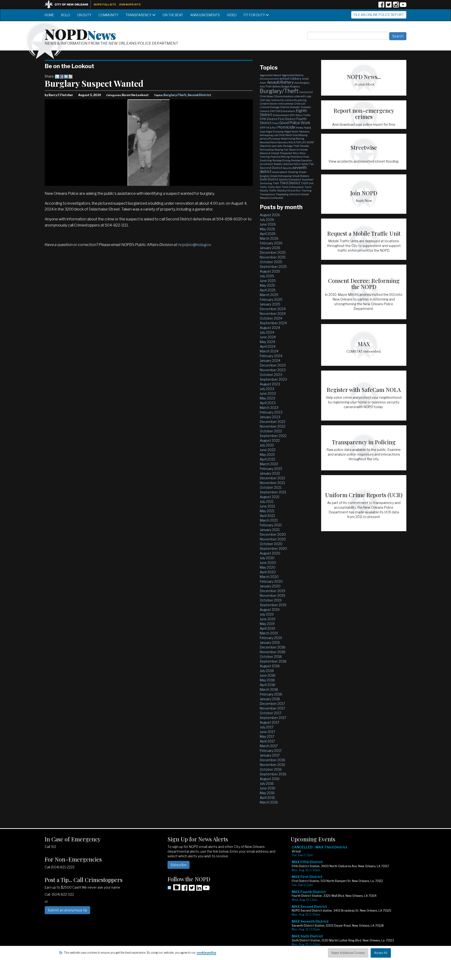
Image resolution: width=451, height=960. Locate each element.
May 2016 (267, 793)
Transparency (138, 15)
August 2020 (270, 553)
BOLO (65, 15)
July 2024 (267, 332)
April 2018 (267, 685)
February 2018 (271, 694)
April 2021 (267, 516)
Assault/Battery (280, 82)
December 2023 (273, 365)
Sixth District (269, 179)
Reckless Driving (281, 160)
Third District (290, 183)
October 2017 (270, 713)
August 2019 (270, 610)
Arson (263, 82)
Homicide (286, 127)
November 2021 (272, 483)
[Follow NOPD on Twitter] (388, 6)
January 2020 (270, 586)
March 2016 (269, 802)
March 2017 (269, 746)
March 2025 (269, 295)
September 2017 (273, 718)
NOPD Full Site (105, 4)
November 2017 (272, 708)
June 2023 (268, 393)
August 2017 (269, 722)
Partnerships (267, 149)
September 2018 (273, 661)
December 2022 (272, 422)
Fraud (275, 123)
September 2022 (273, 436)
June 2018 (268, 675)
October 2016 (271, 769)
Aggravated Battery (292, 75)
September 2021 (273, 492)
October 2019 (271, 600)
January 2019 (270, 642)
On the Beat (173, 15)
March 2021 (269, 520)
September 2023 (273, 379)
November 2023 (273, 370)
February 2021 (271, 525)
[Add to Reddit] (70, 76)
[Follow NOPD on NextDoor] (173, 887)
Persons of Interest (269, 153)
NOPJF (310, 142)
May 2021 (267, 511)
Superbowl (307, 179)
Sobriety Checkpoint (290, 179)
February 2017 (271, 751)
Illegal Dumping (275, 131)
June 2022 (268, 450)
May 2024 (267, 342)
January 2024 (270, 361)
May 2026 (267, 229)
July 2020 (267, 558)
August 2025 (270, 271)
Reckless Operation (301, 160)
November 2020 (273, 539)
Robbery (278, 164)
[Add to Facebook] (61, 76)
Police (296, 153)
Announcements (205, 15)
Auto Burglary (302, 82)
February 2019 (271, 638)
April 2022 (267, 459)
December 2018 (272, 647)
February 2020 (271, 581)
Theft (276, 183)
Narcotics (282, 142)
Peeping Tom (281, 149)
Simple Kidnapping (281, 176)
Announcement (269, 78)
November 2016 (272, 765)
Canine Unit (306, 92)
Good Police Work (294, 123)
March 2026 (269, 238)
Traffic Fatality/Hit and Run (285, 190)
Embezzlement (281, 115)
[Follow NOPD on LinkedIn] (199, 889)
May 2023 (267, 398)
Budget (285, 86)
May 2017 (267, 736)
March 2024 (269, 351)
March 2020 (269, 577)
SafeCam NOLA (292, 164)
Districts (284, 107)
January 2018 (270, 699)
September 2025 (273, 267)
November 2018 (272, 652)
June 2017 (267, 732)
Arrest (305, 78)
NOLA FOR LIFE (297, 142)
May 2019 (267, 624)
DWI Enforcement (285, 111)
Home (49, 15)
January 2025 (270, 304)
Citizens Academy (283, 96)
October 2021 (270, 487)
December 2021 (272, 478)
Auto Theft (266, 86)
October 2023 (271, 375)
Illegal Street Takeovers (296, 131)
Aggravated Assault (270, 75)
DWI (272, 111)
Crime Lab (299, 103)
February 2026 (271, 243)
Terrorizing (266, 183)
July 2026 (267, 220)
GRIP (262, 127)
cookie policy (206, 952)
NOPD (80, 33)
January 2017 (270, 755)
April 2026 (268, 234)
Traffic (263, 187)
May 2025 (267, 285)
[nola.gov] (69, 4)
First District (286, 119)
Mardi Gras (291, 135)
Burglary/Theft (175, 95)
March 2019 (269, 633)
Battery (276, 86)
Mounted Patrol (268, 142)
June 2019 (267, 619)
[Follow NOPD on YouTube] (403, 6)
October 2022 (271, 431)
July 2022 (267, 445)
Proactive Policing (280, 156)
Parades (304, 145)
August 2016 (270, 779)
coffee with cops (302, 96)
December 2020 (273, 534)
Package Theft (291, 145)
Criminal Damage (270, 107)
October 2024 (271, 318)
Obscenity (265, 145)
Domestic (295, 107)
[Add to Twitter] (57, 76)
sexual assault (279, 172)
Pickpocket (286, 153)
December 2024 (273, 309)
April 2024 (268, 346)
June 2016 (267, 788)
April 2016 (267, 798)
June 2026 (268, 224)
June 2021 (267, 506)
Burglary (295, 86)
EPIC (292, 115)
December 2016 (272, 760)
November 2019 (272, 595)
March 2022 (269, 464)
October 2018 (271, 657)
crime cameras (285, 103)
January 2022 (270, 473)
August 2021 (269, 497)
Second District (199, 95)
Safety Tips (307, 164)
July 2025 (267, 276)
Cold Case (265, 100)
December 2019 (272, 591)
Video (232, 15)
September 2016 (273, 774)
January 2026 (270, 248)
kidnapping (266, 135)
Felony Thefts (302, 115)
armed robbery (290, 78)
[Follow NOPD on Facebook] (381, 6)
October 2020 (271, 544)
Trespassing (282, 194)
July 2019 (267, 614)
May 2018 (267, 680)
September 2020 (273, 548)
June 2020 (268, 563)
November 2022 (272, 426)
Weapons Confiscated (271, 197)
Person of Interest (298, 149)
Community (108, 15)
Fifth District (268, 119)
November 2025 (273, 257)
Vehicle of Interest (299, 194)
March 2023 (269, 408)
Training (306, 190)
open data (277, 145)
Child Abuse (266, 96)
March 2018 (269, 689)
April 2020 (268, 572)
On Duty (84, 15)
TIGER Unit (307, 183)
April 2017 (267, 741)
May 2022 (267, 455)
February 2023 (271, 412)
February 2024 (271, 356)
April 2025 (268, 290)
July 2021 (266, 501)
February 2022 (271, 469)
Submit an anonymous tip (67, 910)
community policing (296, 100)
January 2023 (270, 417)
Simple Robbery (300, 176)
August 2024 (270, 328)
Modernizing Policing (292, 138)
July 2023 (267, 389)
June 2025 (268, 281)
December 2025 (273, 252)
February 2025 (271, 299)
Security (287, 168)
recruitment (266, 164)
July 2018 (267, 671)
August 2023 (270, 384)
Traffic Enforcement (293, 187)
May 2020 (267, 567)
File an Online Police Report (379, 15)
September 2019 (273, 605)
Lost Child (279, 135)
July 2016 (267, 783)
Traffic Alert (274, 187)
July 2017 (266, 727)
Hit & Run (271, 127)
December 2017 (272, 704)
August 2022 (270, 440)
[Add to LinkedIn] (66, 76)
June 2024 (268, 337)
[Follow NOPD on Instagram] (396, 6)
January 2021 (270, 530)
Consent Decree (268, 103)
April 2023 (268, 403)
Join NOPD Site (130, 4)
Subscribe (179, 865)
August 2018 (270, 666)
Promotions (296, 156)
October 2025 (271, 262)
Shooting (293, 172)
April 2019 (267, 628)
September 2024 (273, 323)
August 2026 (270, 215)
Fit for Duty (255, 15)
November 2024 (273, 314)
